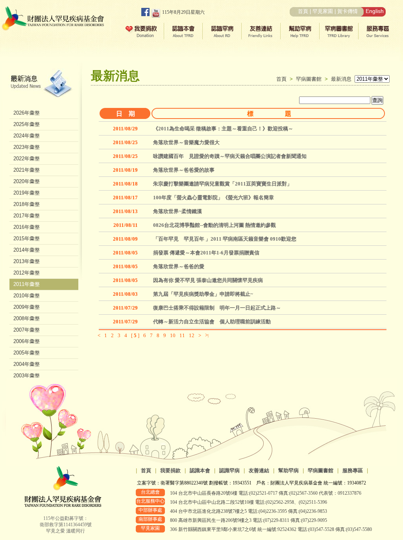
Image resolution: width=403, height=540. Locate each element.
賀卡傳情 (347, 11)
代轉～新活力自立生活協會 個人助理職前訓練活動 (212, 322)
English (375, 11)
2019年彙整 (26, 193)
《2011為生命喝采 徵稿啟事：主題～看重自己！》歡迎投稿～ (223, 129)
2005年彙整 (26, 353)
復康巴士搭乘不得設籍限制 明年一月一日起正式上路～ (217, 308)
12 (191, 335)
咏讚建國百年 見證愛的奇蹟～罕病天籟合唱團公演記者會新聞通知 (230, 156)
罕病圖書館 (310, 79)
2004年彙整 (26, 364)
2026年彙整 (26, 113)
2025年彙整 (26, 124)
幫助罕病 (288, 470)
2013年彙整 (26, 261)
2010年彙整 (26, 296)
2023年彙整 (26, 147)
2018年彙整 (26, 204)
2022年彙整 (26, 158)
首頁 (303, 11)
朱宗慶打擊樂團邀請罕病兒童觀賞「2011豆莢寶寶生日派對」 (222, 184)
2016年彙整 (26, 227)
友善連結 (259, 470)
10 (173, 335)
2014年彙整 (26, 250)
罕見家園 (322, 11)
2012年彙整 (26, 273)
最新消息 (341, 79)
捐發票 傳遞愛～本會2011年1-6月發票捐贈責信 (206, 253)
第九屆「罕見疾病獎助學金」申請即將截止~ (203, 294)
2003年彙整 (26, 376)
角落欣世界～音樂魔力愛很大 (186, 142)
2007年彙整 (26, 330)
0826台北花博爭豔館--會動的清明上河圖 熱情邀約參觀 (214, 225)
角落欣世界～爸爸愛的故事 (183, 170)
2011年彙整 (26, 284)
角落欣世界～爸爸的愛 (178, 266)
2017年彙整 (26, 216)
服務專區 (352, 470)
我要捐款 (170, 470)
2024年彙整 (26, 136)
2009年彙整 (26, 307)
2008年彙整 (26, 318)
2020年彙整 (26, 181)
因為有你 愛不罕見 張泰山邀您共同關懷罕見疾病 (208, 280)
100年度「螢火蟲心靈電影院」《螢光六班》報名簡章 (213, 197)
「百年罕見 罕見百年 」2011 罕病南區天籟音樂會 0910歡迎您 (224, 239)
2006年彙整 (26, 341)
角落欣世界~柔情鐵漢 (177, 211)
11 (182, 335)
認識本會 (200, 470)
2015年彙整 (26, 238)
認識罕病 (229, 470)
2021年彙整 (26, 170)
